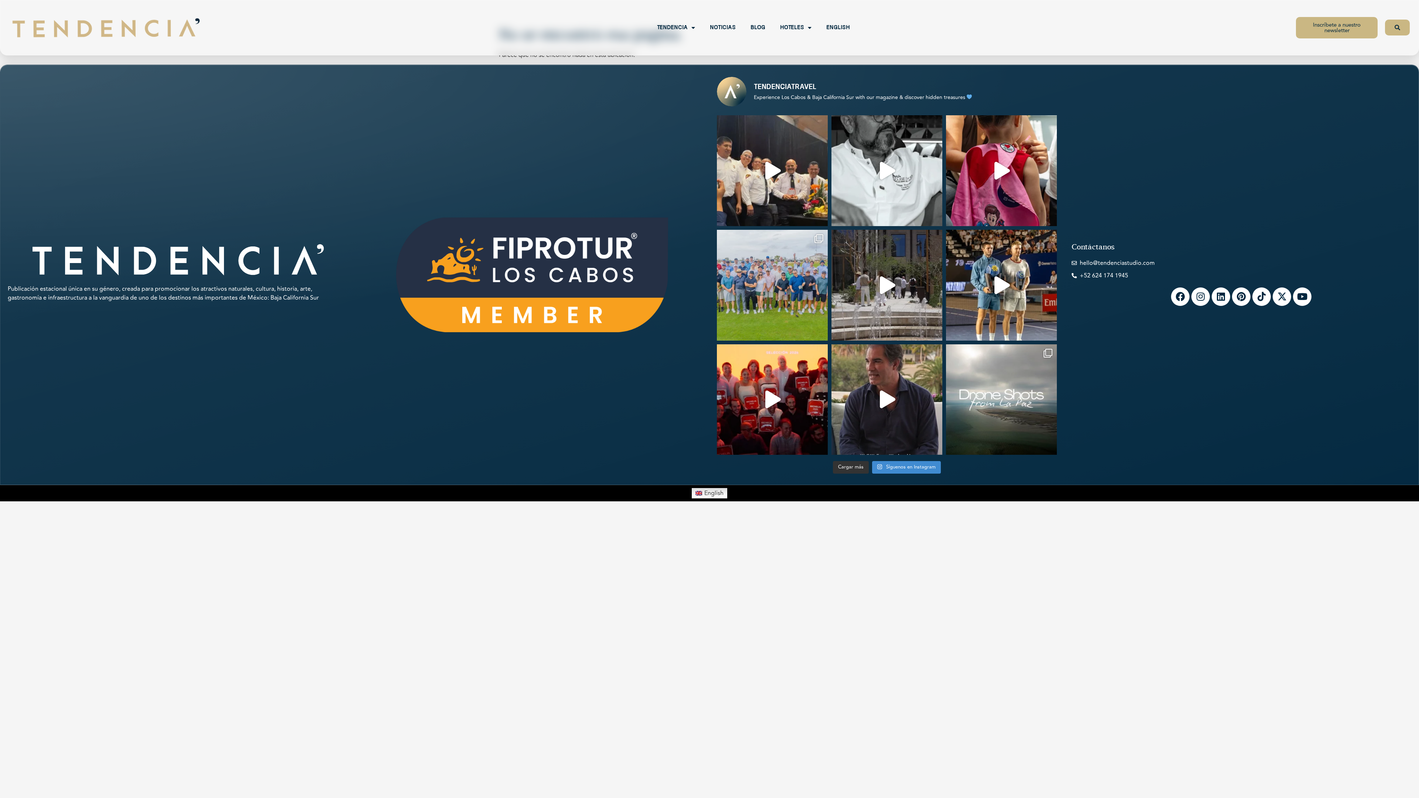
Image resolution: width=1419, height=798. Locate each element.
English (838, 28)
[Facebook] (1180, 296)
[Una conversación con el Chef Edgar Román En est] (886, 170)
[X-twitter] (1282, 296)
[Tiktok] (1261, 296)
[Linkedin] (1221, 296)
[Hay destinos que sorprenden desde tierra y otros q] (1001, 399)
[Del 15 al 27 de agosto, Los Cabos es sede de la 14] (1001, 170)
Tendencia (672, 28)
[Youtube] (1302, 296)
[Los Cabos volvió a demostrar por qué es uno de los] (772, 399)
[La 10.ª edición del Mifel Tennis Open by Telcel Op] (1001, 285)
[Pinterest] (1241, 296)
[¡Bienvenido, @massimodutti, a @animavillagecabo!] (886, 285)
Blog (758, 28)
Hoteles (792, 28)
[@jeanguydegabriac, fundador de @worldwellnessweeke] (886, 399)
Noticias (723, 28)
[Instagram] (1200, 296)
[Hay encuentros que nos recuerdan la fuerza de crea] (772, 170)
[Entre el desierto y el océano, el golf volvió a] (772, 285)
